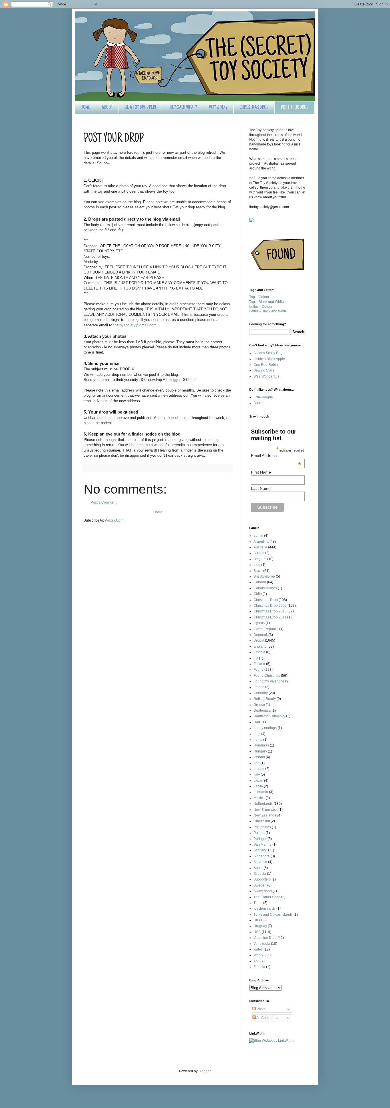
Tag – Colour (259, 297)
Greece (259, 705)
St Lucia (260, 874)
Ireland (259, 769)
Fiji (256, 658)
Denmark (261, 635)
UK (256, 920)
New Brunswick (266, 810)
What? (259, 955)
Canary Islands (265, 588)
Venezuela (262, 944)
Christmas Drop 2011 (270, 617)
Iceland (259, 757)
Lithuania (261, 792)
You (257, 961)
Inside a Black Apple (269, 359)
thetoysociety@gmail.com (134, 325)
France (259, 687)
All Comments (267, 1018)
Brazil (258, 571)
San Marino (263, 845)
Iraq (257, 763)
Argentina (261, 542)
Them (258, 903)
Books (258, 403)
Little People (263, 397)
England (260, 646)
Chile (258, 594)
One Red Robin (266, 365)
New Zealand (264, 815)
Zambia (259, 967)
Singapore (262, 856)
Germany (261, 693)
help (257, 734)
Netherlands (263, 804)
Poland (259, 833)
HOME (85, 108)
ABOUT (107, 108)
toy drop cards (265, 909)
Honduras (261, 745)
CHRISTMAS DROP (254, 108)
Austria (259, 553)
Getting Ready (265, 699)
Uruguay (260, 926)
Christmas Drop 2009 (270, 606)
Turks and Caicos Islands (273, 915)
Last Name (261, 488)
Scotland (260, 850)
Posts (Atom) (114, 520)
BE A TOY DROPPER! (140, 108)
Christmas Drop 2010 (270, 611)
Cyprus (259, 623)
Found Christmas (267, 676)
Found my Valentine (269, 681)
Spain (258, 868)
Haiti (257, 722)
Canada (260, 582)
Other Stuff (262, 821)
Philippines (262, 827)
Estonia (259, 652)
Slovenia (260, 862)
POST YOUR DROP (295, 108)
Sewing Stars (264, 370)
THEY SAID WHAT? (182, 108)
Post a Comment (103, 502)
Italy (257, 774)
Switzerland (263, 891)
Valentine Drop (265, 938)
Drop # (259, 640)
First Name (261, 472)
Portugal (260, 839)
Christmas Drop (266, 600)
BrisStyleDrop (264, 576)
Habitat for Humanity (269, 716)
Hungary (260, 751)
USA (257, 932)
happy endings (265, 728)
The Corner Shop (267, 897)
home (258, 740)
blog (257, 565)
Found (259, 670)
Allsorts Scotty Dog (268, 353)
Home (158, 512)
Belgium (260, 559)
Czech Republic (266, 629)
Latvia (258, 786)
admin (258, 536)
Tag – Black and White (266, 302)
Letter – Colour (260, 307)
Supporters (262, 879)
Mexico (259, 798)
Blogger (204, 1071)
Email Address (276, 455)
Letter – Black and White (268, 311)
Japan (258, 780)
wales (258, 949)
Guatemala (262, 710)
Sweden (260, 885)
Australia (260, 547)
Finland (259, 664)
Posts (260, 1009)
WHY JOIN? (218, 108)
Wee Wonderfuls (266, 376)
